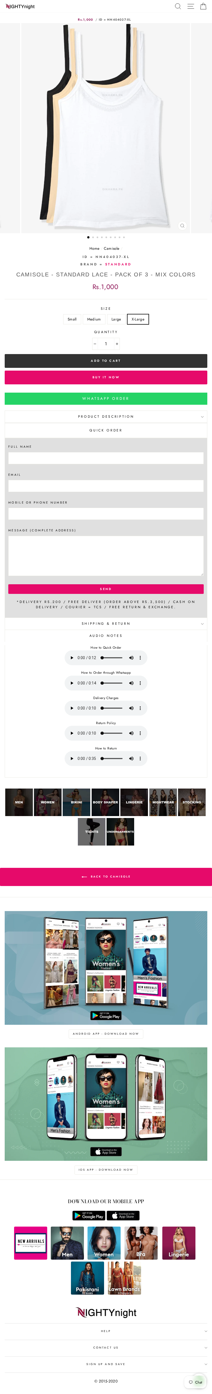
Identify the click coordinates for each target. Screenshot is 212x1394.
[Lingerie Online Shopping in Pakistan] (178, 1258)
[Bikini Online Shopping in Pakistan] (76, 814)
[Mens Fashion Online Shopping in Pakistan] (67, 1258)
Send (106, 589)
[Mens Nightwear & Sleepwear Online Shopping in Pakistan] (19, 814)
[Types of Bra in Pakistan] (141, 1258)
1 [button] (88, 237)
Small (72, 319)
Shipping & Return (106, 623)
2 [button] (93, 238)
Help (106, 1331)
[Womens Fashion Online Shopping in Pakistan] (104, 1258)
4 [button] (102, 238)
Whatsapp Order (105, 398)
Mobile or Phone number (38, 502)
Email (14, 474)
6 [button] (111, 238)
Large (116, 319)
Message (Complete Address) (42, 530)
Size (106, 308)
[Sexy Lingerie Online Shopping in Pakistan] (134, 814)
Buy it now (106, 377)
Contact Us (106, 1348)
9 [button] (124, 238)
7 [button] (115, 238)
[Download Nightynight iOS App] (123, 1219)
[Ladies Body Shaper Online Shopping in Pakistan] (105, 814)
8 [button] (120, 238)
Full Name (20, 446)
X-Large (138, 319)
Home (94, 248)
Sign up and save (106, 1364)
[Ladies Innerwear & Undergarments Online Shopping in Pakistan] (120, 844)
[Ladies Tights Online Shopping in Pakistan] (91, 844)
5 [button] (106, 238)
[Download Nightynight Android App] (88, 1219)
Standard (118, 264)
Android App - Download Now (106, 1034)
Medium (94, 319)
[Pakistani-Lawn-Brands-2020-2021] (124, 1293)
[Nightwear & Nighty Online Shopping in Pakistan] (163, 814)
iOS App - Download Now (106, 1170)
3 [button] (98, 238)
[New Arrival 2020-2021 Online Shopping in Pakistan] (30, 1258)
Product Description (106, 416)
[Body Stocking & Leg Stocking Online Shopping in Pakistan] (192, 814)
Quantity (106, 332)
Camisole (111, 248)
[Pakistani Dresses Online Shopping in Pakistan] (87, 1293)
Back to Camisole (110, 877)
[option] (106, 128)
